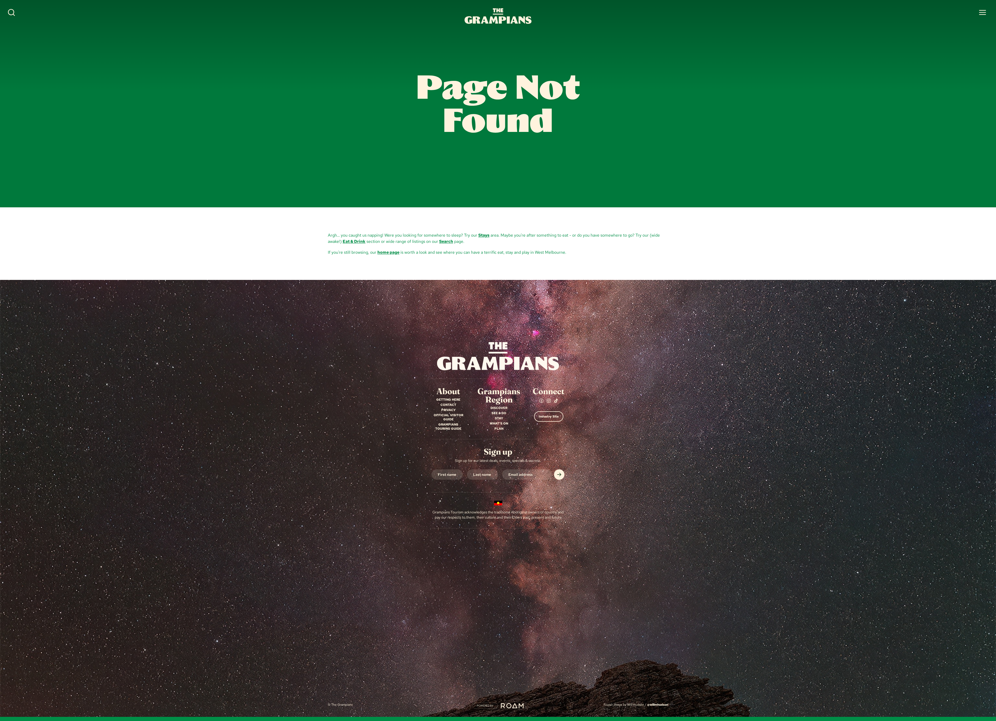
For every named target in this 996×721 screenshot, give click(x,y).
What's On (499, 423)
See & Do (499, 413)
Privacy (448, 410)
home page (388, 252)
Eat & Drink (354, 241)
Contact (448, 405)
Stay (499, 418)
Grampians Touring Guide (448, 426)
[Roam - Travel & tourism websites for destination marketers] (512, 705)
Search (446, 241)
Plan (498, 429)
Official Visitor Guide (448, 417)
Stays (483, 235)
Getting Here (448, 400)
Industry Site (549, 416)
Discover (498, 408)
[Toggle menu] (982, 12)
